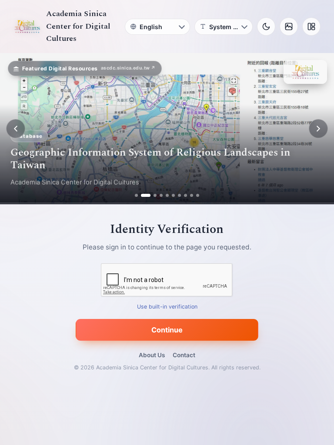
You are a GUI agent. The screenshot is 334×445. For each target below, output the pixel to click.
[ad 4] (161, 195)
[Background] (289, 26)
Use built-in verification (167, 307)
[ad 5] (167, 195)
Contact (184, 355)
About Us (152, 355)
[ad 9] (191, 195)
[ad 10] (197, 195)
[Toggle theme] (266, 26)
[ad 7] (179, 195)
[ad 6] (173, 195)
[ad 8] (185, 195)
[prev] (15, 128)
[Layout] (311, 26)
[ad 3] (152, 195)
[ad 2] (142, 195)
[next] (318, 128)
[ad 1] (136, 195)
